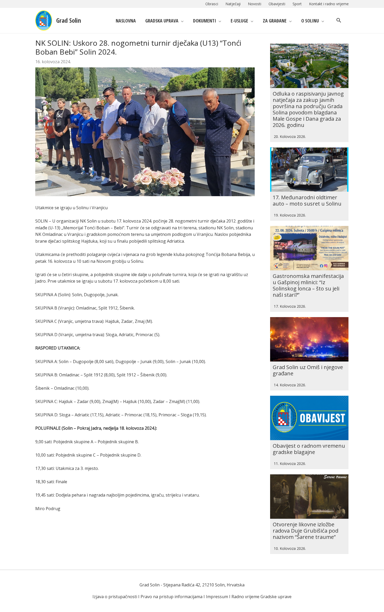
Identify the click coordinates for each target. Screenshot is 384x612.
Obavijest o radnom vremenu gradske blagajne (309, 449)
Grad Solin (68, 20)
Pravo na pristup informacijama (171, 596)
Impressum (217, 596)
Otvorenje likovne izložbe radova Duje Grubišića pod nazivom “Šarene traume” (305, 530)
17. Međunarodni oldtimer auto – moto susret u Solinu (307, 200)
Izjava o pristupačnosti (114, 596)
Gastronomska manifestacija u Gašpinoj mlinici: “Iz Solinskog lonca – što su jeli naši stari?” (308, 285)
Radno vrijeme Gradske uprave (261, 596)
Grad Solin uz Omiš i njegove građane (308, 370)
